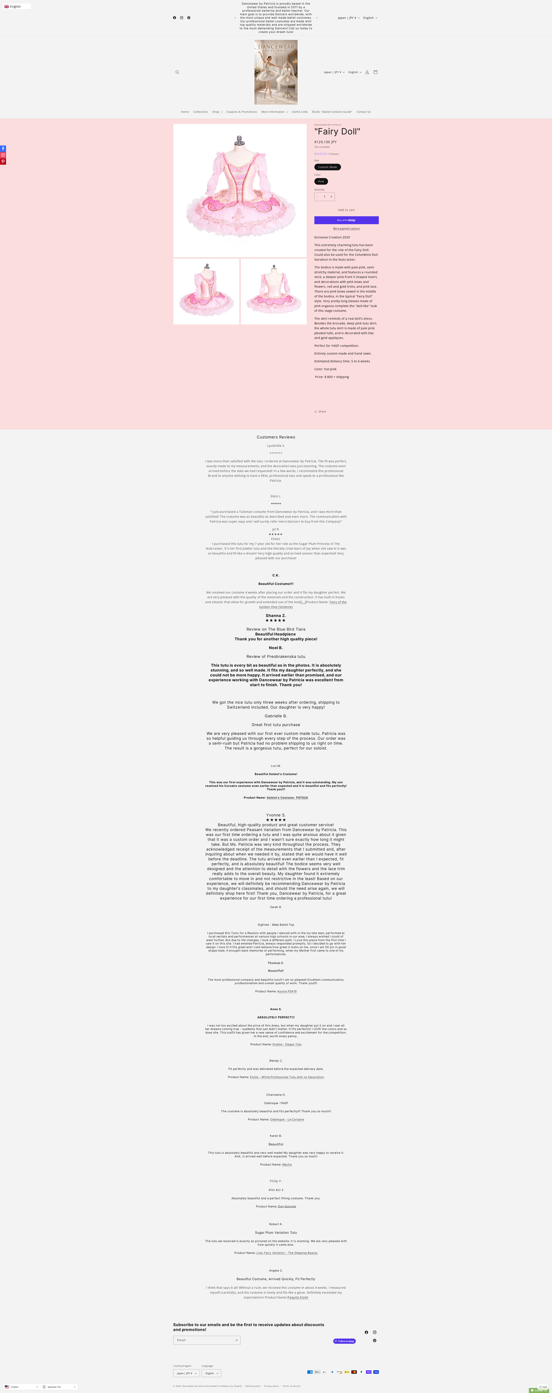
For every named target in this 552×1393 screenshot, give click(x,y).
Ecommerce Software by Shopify (224, 1386)
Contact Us (540, 1390)
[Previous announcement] (235, 17)
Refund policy (253, 1386)
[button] (177, 72)
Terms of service (292, 1386)
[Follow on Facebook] (3, 148)
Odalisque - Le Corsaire (287, 1119)
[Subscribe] (236, 1340)
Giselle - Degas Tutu (287, 1044)
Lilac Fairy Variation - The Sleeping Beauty (287, 1253)
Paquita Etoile (298, 1297)
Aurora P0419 (287, 991)
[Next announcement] (317, 17)
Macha (287, 1164)
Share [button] (322, 411)
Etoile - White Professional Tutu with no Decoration (287, 1077)
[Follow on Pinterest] (3, 161)
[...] (303, 602)
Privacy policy (271, 1386)
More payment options (346, 228)
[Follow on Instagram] (3, 155)
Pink (321, 181)
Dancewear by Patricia (194, 1386)
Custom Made (327, 167)
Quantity (319, 189)
